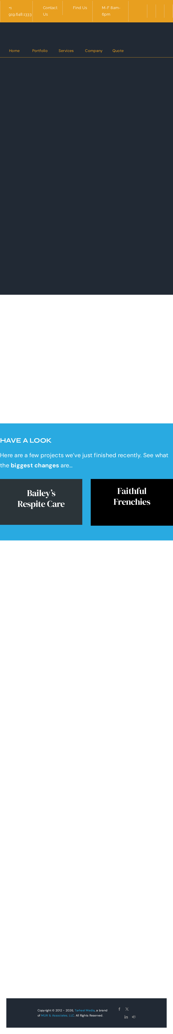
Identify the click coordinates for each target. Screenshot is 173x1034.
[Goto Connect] (134, 1009)
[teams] (133, 1017)
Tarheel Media (85, 1010)
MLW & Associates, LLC (57, 1015)
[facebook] (119, 1009)
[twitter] (127, 1009)
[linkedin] (126, 1017)
